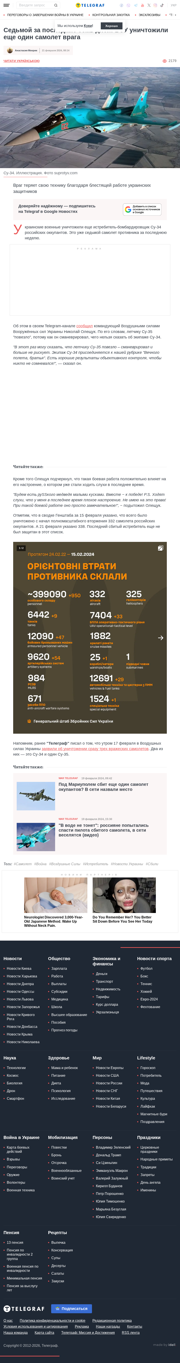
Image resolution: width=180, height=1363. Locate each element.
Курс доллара (107, 1004)
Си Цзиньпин (106, 1163)
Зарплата (59, 968)
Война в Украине (22, 1137)
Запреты (147, 1175)
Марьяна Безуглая (111, 1209)
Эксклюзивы (149, 15)
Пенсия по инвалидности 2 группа (20, 1254)
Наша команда (16, 1333)
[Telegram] (135, 5)
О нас (8, 1320)
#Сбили (152, 864)
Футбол (146, 968)
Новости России (109, 1083)
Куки (88, 26)
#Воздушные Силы (64, 864)
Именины (148, 1190)
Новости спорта (154, 958)
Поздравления (152, 1122)
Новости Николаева (23, 1042)
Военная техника (21, 1190)
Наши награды (108, 1326)
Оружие (13, 1175)
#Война (40, 864)
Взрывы (13, 1159)
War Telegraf (68, 778)
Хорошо (111, 26)
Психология (61, 1091)
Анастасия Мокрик (26, 50)
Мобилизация (63, 1137)
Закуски (57, 1281)
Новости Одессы (20, 991)
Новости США (107, 1075)
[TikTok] (162, 5)
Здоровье (58, 1057)
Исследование (63, 1098)
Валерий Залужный (112, 1178)
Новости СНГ (107, 1091)
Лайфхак (147, 1106)
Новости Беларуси (111, 1106)
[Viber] (128, 5)
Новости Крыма (19, 1034)
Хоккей (146, 991)
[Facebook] (121, 5)
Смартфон (15, 1098)
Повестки (59, 1147)
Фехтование (150, 1007)
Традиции (148, 1167)
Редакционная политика (112, 1320)
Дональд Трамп (108, 1155)
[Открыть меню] (6, 5)
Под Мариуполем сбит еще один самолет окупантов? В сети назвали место (103, 787)
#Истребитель (95, 864)
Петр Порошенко (110, 1194)
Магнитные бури (153, 1114)
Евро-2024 (149, 999)
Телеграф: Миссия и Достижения (88, 1333)
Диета (56, 1083)
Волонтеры (16, 1182)
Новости (13, 958)
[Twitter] (149, 5)
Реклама (82, 1326)
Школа (56, 1007)
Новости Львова (20, 999)
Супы (55, 1258)
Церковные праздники (149, 1149)
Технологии (16, 1068)
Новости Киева (19, 968)
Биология (14, 1083)
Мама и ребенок (64, 1068)
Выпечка (58, 1242)
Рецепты (57, 1232)
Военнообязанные (66, 1171)
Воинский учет (63, 1178)
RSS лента (131, 1333)
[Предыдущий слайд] (19, 638)
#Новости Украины (127, 864)
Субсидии (59, 991)
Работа (57, 976)
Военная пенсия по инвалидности (22, 1268)
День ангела (150, 1182)
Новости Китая (108, 1098)
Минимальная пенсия (24, 1278)
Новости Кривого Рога (21, 1017)
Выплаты (59, 984)
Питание (58, 1075)
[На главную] (90, 5)
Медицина (59, 999)
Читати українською (22, 61)
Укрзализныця (107, 1012)
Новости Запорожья (23, 1007)
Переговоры (17, 1167)
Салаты (57, 1273)
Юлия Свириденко (111, 1217)
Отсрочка (59, 1163)
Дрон (11, 1091)
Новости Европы (110, 1068)
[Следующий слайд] (175, 15)
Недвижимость (108, 989)
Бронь (56, 1155)
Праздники (148, 1137)
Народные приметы (156, 1159)
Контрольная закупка (111, 15)
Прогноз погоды (64, 1030)
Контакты (134, 1326)
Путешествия (151, 1091)
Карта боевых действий (18, 1149)
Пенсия (11, 1232)
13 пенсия (15, 1242)
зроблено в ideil (164, 1345)
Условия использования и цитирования (36, 1326)
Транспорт (104, 981)
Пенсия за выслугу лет (22, 1288)
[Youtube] (142, 5)
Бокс (144, 976)
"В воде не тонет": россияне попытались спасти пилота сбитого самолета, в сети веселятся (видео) (104, 830)
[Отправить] (55, 5)
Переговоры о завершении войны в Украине (45, 15)
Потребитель (151, 1075)
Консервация (62, 1250)
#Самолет (23, 864)
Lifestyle (146, 1057)
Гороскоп (147, 1068)
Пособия (58, 1022)
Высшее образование (69, 1015)
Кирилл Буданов (109, 1186)
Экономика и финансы (106, 961)
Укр (173, 5)
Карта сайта (44, 1333)
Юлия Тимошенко (110, 1201)
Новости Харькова (22, 976)
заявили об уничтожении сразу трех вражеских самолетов (95, 749)
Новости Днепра (20, 984)
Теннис (146, 984)
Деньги (101, 974)
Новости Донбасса (22, 1026)
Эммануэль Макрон (112, 1171)
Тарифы (102, 997)
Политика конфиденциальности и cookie (52, 1320)
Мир (97, 1057)
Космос (13, 1075)
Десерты (58, 1266)
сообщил (84, 326)
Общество (59, 958)
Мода (144, 1083)
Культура (147, 1098)
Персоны (102, 1137)
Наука (10, 1057)
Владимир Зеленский (113, 1147)
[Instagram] (155, 5)
